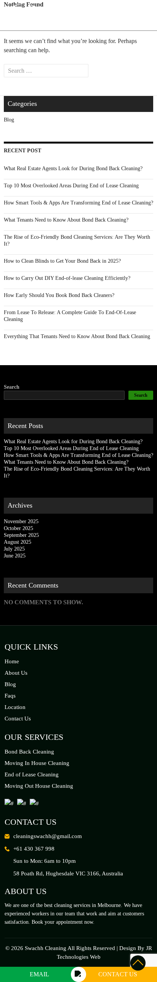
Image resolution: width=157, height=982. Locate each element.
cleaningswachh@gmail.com (47, 836)
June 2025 (15, 556)
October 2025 (18, 528)
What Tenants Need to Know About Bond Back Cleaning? (66, 220)
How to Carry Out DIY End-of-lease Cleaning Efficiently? (67, 278)
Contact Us (18, 718)
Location (15, 707)
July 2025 (14, 549)
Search (11, 387)
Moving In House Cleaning (37, 763)
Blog (9, 120)
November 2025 (21, 521)
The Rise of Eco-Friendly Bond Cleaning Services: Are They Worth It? (77, 240)
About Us (16, 673)
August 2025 (17, 542)
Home (12, 661)
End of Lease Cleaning (32, 774)
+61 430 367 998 (33, 849)
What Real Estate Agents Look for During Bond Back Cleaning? (73, 168)
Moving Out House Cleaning (39, 786)
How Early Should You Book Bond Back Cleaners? (59, 295)
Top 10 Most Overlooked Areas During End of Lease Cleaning (71, 185)
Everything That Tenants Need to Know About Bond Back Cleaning (77, 336)
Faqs (10, 696)
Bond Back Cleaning (29, 752)
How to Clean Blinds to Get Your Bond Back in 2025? (62, 261)
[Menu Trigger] (143, 15)
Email (39, 974)
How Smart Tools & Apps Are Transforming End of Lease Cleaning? (78, 203)
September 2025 (21, 535)
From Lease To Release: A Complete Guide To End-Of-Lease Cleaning (70, 316)
